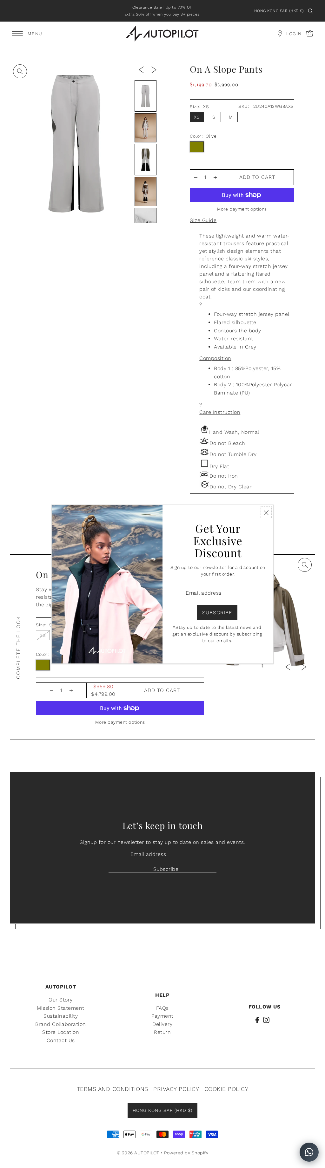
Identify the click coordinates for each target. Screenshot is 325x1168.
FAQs (162, 1008)
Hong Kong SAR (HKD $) (279, 11)
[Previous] (141, 69)
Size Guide (203, 220)
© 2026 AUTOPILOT (138, 1152)
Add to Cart (257, 177)
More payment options (242, 209)
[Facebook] (257, 1019)
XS (197, 117)
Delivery (162, 1024)
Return (162, 1032)
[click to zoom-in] (20, 71)
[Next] (154, 69)
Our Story (61, 1000)
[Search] (310, 10)
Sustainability (60, 1016)
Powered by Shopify (186, 1152)
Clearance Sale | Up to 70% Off (162, 7)
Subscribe (165, 869)
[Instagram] (266, 1019)
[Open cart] (279, 33)
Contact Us (61, 1040)
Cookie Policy (226, 1089)
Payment (162, 1016)
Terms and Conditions (112, 1089)
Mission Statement (60, 1008)
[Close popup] (266, 512)
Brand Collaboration (60, 1024)
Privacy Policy (176, 1089)
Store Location (60, 1032)
